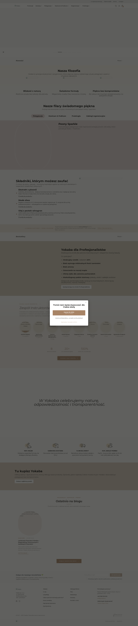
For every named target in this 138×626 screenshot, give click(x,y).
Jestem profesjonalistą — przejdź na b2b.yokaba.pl (69, 318)
